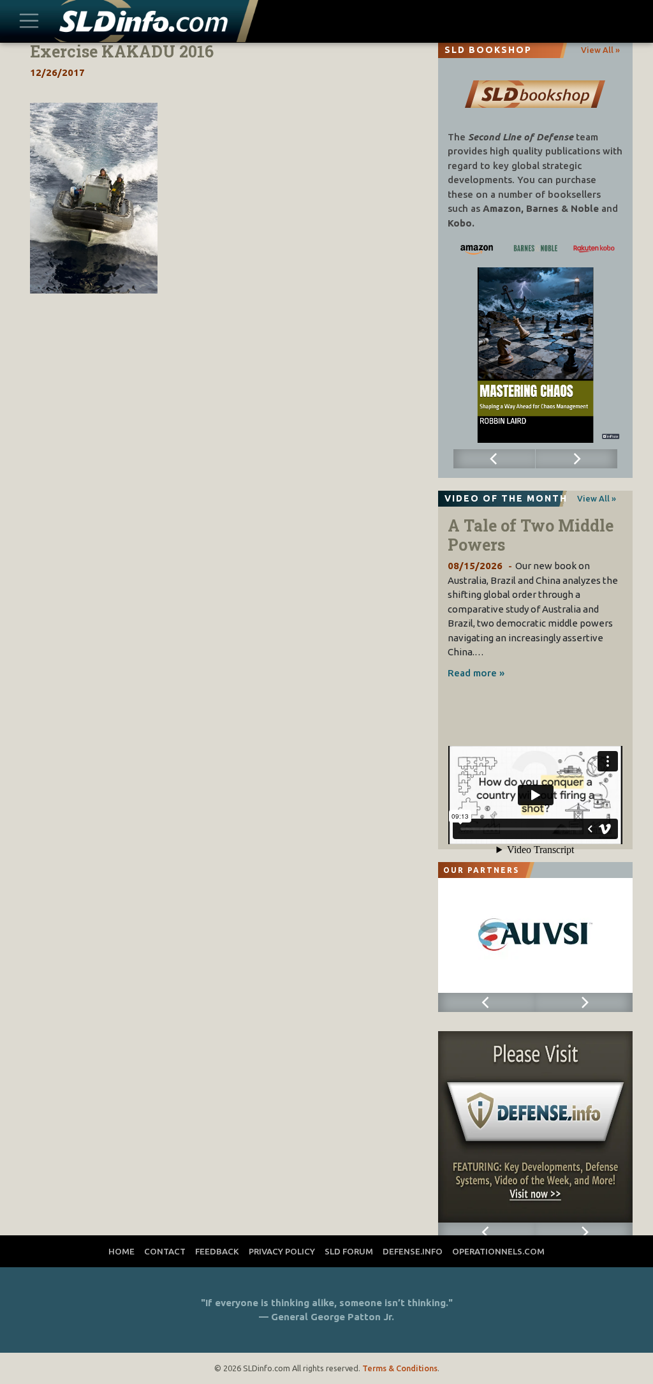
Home (121, 1251)
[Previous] (494, 458)
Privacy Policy (282, 1251)
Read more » (476, 672)
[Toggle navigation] (29, 21)
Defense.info (413, 1251)
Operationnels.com (498, 1251)
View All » (600, 49)
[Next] (576, 458)
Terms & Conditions (399, 1368)
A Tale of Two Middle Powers (530, 535)
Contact (165, 1251)
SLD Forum (349, 1251)
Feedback (217, 1251)
